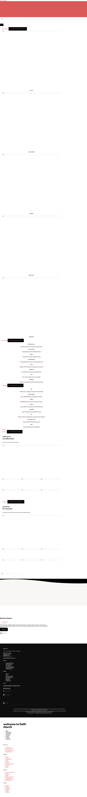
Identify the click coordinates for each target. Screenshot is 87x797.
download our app (6, 688)
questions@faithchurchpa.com (9, 657)
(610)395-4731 (6, 655)
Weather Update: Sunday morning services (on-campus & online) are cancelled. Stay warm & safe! (37, 5)
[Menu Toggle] (1, 25)
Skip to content (3, 0)
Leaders (5, 633)
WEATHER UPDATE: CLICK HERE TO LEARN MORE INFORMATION (38, 13)
